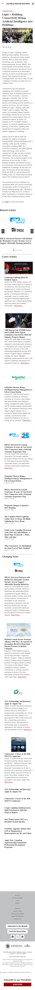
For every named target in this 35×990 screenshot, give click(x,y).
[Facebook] (13, 937)
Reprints (17, 908)
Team (17, 900)
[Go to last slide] (2, 231)
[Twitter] (18, 937)
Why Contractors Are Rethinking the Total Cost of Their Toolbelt (17, 547)
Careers (17, 903)
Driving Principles (17, 898)
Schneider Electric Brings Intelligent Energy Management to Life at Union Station (18, 389)
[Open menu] (33, 3)
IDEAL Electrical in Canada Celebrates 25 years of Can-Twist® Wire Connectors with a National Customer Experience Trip (18, 448)
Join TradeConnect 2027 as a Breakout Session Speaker (16, 820)
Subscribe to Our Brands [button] (17, 926)
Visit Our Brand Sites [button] (17, 931)
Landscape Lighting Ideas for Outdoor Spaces (16, 278)
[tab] (13, 250)
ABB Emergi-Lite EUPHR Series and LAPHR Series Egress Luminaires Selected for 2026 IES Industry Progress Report (17, 333)
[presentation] (17, 225)
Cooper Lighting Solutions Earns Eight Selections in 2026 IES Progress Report (17, 810)
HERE (7, 202)
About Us (17, 895)
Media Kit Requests (17, 916)
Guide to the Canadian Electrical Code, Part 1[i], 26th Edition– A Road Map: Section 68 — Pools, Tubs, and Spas (17, 533)
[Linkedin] (22, 937)
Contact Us (17, 919)
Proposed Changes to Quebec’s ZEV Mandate (16, 506)
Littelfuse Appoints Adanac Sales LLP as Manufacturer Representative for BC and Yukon (17, 830)
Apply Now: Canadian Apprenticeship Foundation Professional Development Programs (15, 843)
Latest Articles (9, 256)
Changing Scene (7, 11)
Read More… (18, 306)
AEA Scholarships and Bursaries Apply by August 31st (17, 702)
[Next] (32, 231)
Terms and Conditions (17, 913)
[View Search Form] (2, 4)
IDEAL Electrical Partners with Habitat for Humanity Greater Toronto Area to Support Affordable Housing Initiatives (16, 240)
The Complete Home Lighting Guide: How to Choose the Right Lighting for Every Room (17, 518)
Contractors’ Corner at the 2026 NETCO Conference (17, 755)
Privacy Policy (17, 911)
